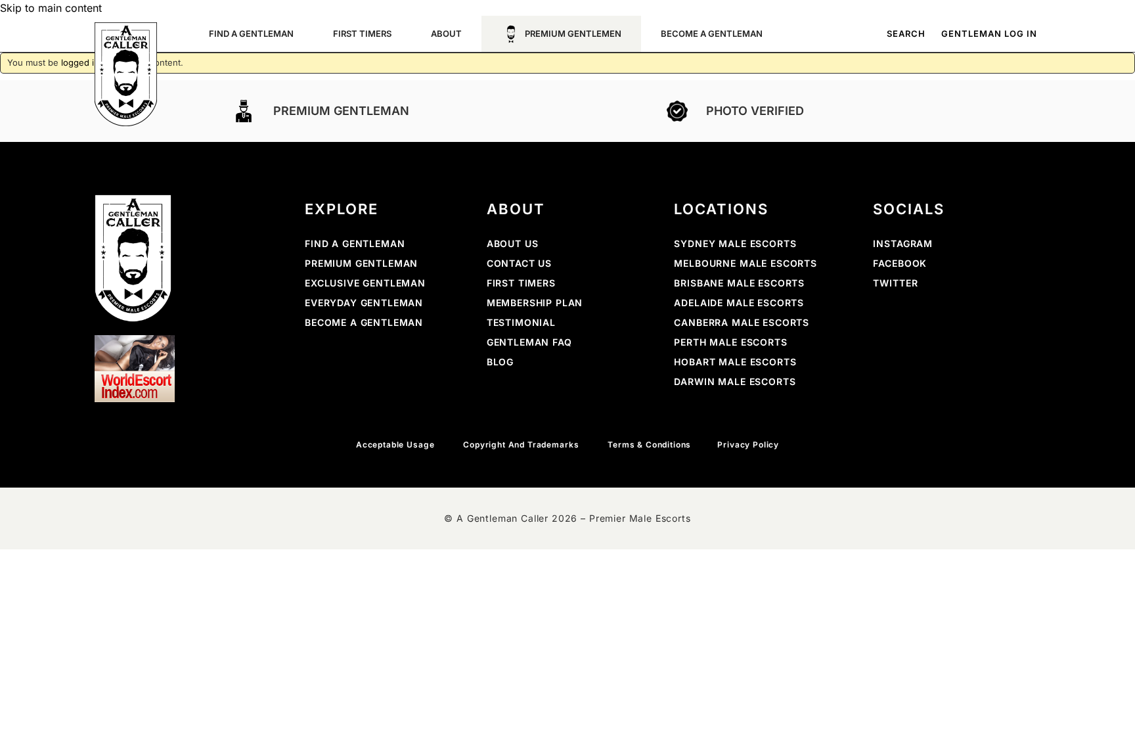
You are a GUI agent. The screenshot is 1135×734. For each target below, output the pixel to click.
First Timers (362, 33)
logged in (80, 62)
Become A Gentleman (712, 33)
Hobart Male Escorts (735, 361)
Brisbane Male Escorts (739, 282)
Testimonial (521, 322)
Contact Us (519, 263)
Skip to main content (51, 7)
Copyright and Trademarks (522, 444)
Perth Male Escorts (730, 342)
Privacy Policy (748, 444)
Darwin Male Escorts (734, 381)
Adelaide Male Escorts (739, 302)
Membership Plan (535, 302)
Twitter (895, 282)
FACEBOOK (900, 263)
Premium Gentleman (361, 263)
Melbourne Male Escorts (745, 263)
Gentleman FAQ (529, 342)
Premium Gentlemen (573, 33)
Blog (500, 361)
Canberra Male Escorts (741, 322)
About (446, 33)
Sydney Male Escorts (735, 243)
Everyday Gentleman (364, 302)
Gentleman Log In (989, 34)
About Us (513, 243)
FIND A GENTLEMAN (251, 33)
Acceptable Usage (396, 444)
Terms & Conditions (649, 444)
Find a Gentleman (355, 243)
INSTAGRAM (903, 243)
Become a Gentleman (364, 322)
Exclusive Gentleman (365, 282)
